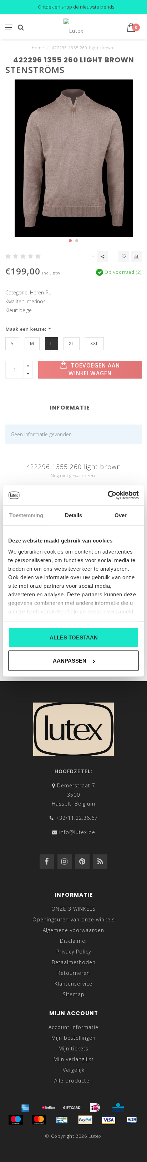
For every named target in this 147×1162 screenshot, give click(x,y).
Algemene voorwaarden (73, 930)
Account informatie (73, 1027)
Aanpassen (69, 661)
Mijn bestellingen (73, 1037)
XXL (94, 343)
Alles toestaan (74, 637)
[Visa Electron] (132, 1120)
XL (71, 343)
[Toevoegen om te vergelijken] (136, 256)
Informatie (70, 407)
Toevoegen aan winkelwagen (94, 369)
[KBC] (118, 1107)
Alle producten (73, 1080)
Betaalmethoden (74, 962)
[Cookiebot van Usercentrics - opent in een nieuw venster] (107, 495)
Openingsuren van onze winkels (73, 919)
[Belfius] (48, 1107)
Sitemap (74, 994)
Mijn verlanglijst (74, 1059)
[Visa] (108, 1120)
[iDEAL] (95, 1107)
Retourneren (73, 973)
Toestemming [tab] (26, 515)
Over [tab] (121, 515)
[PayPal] (85, 1120)
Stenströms (35, 70)
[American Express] (25, 1107)
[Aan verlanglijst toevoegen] (123, 256)
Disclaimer (73, 940)
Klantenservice (73, 983)
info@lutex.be (77, 832)
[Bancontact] (62, 1120)
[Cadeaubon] (72, 1107)
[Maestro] (16, 1120)
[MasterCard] (39, 1120)
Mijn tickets (73, 1048)
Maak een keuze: (28, 329)
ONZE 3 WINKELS (73, 908)
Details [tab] (73, 515)
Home (38, 47)
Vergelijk (74, 1069)
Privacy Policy (73, 951)
